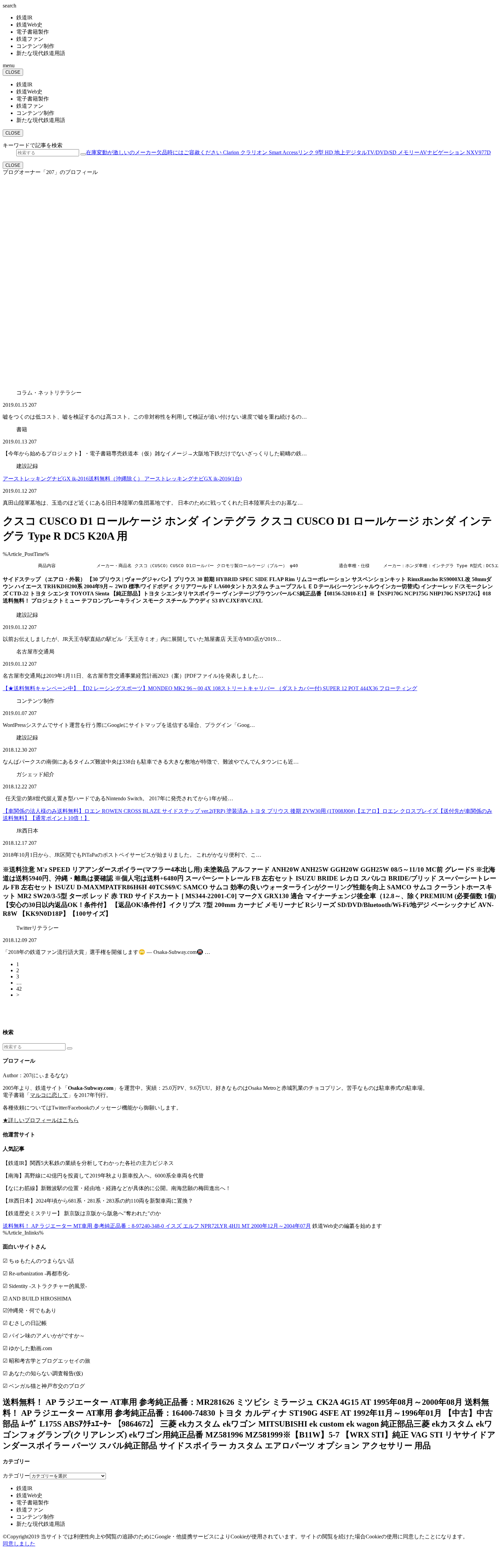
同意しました (19, 1544)
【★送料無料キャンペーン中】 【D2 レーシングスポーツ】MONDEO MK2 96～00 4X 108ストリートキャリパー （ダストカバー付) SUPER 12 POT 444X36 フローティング (210, 688)
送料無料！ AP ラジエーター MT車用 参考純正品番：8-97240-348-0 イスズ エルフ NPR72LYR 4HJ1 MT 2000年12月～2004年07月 (157, 1226)
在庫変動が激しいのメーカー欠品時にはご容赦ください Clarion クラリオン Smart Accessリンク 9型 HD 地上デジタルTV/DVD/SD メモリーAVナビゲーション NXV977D (288, 152)
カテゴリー (16, 1476)
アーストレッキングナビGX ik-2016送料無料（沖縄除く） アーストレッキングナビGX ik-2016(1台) (122, 479)
